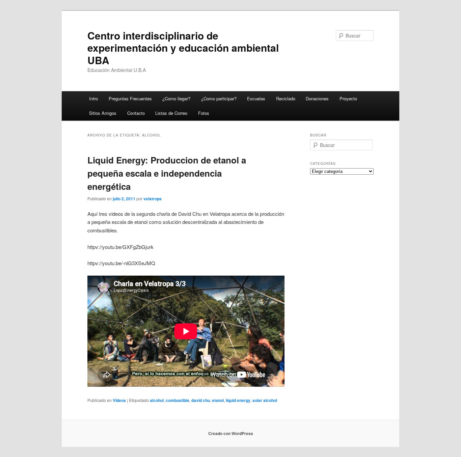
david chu (200, 400)
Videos (119, 400)
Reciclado (285, 98)
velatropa (152, 199)
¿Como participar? (219, 98)
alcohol (157, 400)
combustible (177, 400)
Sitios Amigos (102, 113)
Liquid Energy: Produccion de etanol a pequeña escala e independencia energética (166, 173)
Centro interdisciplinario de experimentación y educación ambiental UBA (183, 47)
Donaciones (317, 98)
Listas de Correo (171, 113)
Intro (93, 98)
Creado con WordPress (230, 433)
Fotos (203, 113)
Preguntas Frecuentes (130, 98)
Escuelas (256, 98)
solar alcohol (264, 400)
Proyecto (348, 98)
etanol (218, 400)
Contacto (136, 113)
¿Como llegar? (176, 98)
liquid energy (238, 400)
